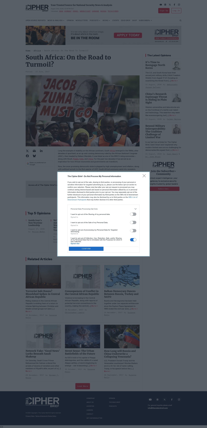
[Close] (145, 176)
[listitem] (103, 209)
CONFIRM (86, 249)
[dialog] (103, 214)
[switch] (133, 214)
